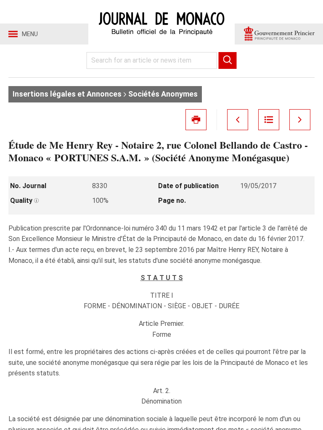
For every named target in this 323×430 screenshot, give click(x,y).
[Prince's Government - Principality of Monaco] (279, 34)
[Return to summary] (268, 119)
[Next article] (299, 119)
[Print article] (196, 119)
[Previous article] (237, 119)
